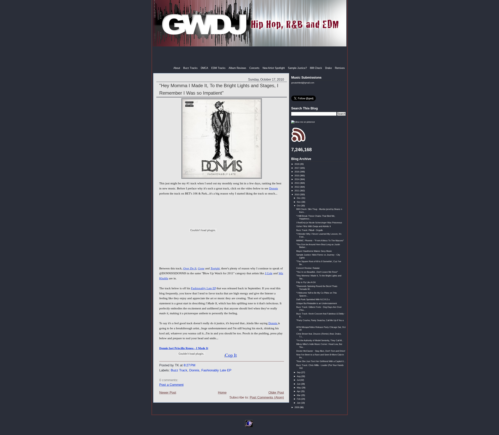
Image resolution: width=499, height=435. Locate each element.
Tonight (215, 268)
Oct (299, 205)
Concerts (254, 68)
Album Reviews (237, 68)
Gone (201, 268)
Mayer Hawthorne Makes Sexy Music (314, 251)
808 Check (316, 68)
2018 (297, 164)
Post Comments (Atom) (267, 397)
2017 (297, 168)
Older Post (276, 392)
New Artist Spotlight (274, 68)
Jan (299, 403)
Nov (299, 202)
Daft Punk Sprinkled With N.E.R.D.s (313, 299)
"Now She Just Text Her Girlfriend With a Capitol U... (321, 361)
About (176, 68)
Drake (328, 68)
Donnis (273, 188)
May (299, 387)
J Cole (269, 273)
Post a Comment (171, 385)
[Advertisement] (250, 56)
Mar (299, 395)
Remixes (340, 68)
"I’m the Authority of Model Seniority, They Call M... (319, 340)
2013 (297, 183)
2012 (297, 187)
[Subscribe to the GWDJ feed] (298, 141)
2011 (297, 190)
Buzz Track (179, 370)
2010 (297, 194)
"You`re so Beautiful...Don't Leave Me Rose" (317, 272)
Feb (299, 399)
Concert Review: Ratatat (307, 268)
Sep (299, 372)
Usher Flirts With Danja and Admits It (313, 226)
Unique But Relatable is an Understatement (316, 303)
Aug (299, 376)
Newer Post (167, 392)
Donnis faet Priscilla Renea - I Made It (183, 348)
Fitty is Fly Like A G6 (306, 282)
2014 (297, 179)
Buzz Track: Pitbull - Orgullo (309, 230)
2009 (297, 407)
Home (222, 392)
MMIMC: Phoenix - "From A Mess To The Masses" (320, 240)
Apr (299, 391)
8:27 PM (189, 365)
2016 (297, 171)
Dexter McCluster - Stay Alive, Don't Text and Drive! (320, 351)
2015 (297, 175)
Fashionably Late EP (203, 288)
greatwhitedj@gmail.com (302, 83)
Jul (298, 380)
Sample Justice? (297, 68)
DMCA (204, 68)
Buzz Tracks (190, 68)
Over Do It (189, 268)
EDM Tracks (218, 68)
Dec (299, 198)
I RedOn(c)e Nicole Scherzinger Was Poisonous (319, 222)
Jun (299, 384)
